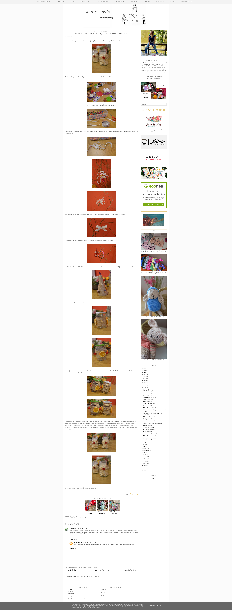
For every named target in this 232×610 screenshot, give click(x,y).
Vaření (73, 1)
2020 (143, 381)
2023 (143, 374)
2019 (143, 383)
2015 (143, 468)
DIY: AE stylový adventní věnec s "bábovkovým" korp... (151, 438)
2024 (143, 372)
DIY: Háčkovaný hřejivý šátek (150, 408)
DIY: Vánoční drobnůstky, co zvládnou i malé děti (154, 410)
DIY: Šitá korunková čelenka (153, 251)
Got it (159, 605)
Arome (70, 589)
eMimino (70, 597)
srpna (144, 448)
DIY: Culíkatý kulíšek (148, 395)
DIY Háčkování (120, 1)
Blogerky (103, 595)
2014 (143, 470)
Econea (70, 595)
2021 (143, 378)
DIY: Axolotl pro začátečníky (102, 512)
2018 (143, 385)
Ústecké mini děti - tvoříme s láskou (77, 598)
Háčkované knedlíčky (90, 512)
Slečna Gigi (160, 1)
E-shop (172, 1)
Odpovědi (73, 539)
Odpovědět (73, 536)
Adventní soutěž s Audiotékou (151, 433)
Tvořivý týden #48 (147, 431)
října (144, 444)
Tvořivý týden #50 (147, 419)
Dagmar (72, 528)
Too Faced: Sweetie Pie (149, 429)
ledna (144, 463)
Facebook (103, 589)
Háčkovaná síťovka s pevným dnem (153, 272)
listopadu (145, 442)
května (145, 454)
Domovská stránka (44, 1)
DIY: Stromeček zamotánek (150, 417)
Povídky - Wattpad (188, 1)
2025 (143, 370)
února (145, 461)
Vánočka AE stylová (148, 405)
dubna (145, 457)
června (145, 452)
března (145, 459)
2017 (143, 387)
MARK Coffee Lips (148, 399)
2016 (143, 466)
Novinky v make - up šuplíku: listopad (152, 423)
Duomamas (71, 593)
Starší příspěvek (130, 570)
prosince (145, 389)
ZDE (134, 267)
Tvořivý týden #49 (147, 425)
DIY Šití (147, 1)
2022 (143, 376)
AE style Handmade (102, 1)
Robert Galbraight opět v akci (151, 393)
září (144, 446)
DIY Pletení (135, 1)
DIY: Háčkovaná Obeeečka (153, 316)
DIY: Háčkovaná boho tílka (114, 512)
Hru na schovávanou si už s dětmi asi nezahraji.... (152, 414)
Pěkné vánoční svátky (149, 403)
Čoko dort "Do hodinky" (149, 427)
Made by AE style (80, 517)
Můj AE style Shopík (148, 391)
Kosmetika (61, 1)
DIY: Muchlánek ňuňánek (153, 359)
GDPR (153, 478)
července (146, 450)
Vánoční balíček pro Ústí (149, 421)
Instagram (103, 591)
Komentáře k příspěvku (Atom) (89, 576)
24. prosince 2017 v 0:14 (80, 528)
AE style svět (77, 542)
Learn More (151, 605)
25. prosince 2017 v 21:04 (89, 542)
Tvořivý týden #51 (147, 401)
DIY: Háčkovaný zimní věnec (150, 436)
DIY (72, 517)
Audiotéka (71, 591)
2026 (143, 368)
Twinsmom (85, 1)
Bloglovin (103, 592)
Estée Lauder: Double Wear (150, 397)
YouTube (103, 594)
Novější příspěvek (73, 570)
